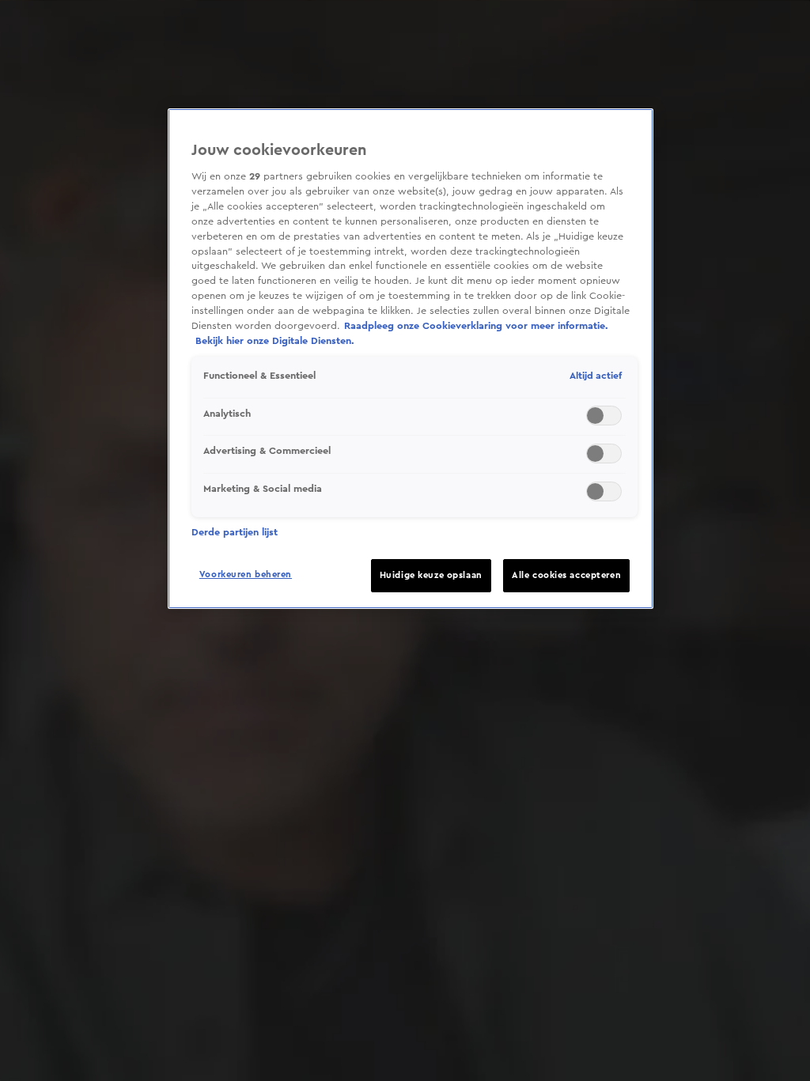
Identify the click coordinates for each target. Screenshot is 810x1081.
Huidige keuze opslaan (431, 575)
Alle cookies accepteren (566, 575)
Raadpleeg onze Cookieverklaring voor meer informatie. (476, 326)
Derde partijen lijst (234, 532)
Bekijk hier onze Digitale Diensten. (274, 341)
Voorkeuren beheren (245, 574)
